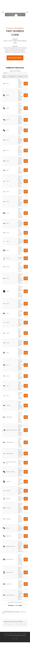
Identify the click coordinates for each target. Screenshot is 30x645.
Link (26, 76)
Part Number (12, 76)
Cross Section (4, 76)
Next (20, 605)
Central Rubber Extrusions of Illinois (11, 611)
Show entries (15, 71)
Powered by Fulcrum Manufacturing (17, 635)
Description (20, 76)
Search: (5, 73)
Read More (25, 83)
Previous (11, 605)
